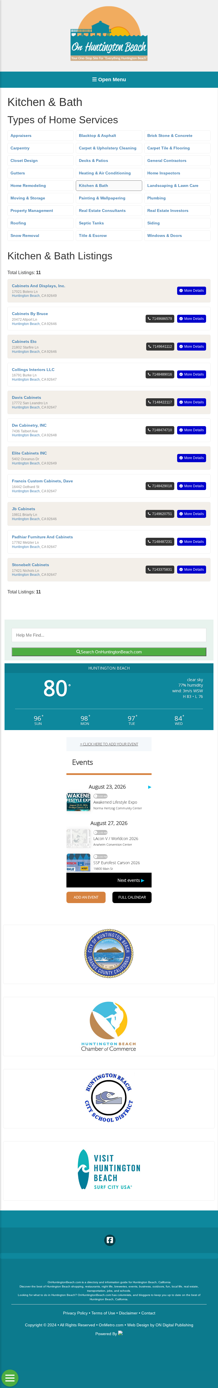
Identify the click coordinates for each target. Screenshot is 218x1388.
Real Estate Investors (167, 210)
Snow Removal (25, 235)
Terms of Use (103, 1313)
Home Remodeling (28, 185)
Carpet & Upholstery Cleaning (108, 148)
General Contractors (166, 160)
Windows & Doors (164, 235)
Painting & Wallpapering (102, 198)
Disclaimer (128, 1313)
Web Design (138, 1325)
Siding (153, 223)
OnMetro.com (111, 1325)
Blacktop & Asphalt (97, 135)
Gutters (18, 173)
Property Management (32, 210)
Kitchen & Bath (93, 185)
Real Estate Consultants (102, 210)
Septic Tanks (91, 223)
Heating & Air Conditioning (105, 173)
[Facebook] (110, 1240)
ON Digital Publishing (174, 1325)
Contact (148, 1313)
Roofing (18, 223)
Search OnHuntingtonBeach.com (111, 651)
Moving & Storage (28, 198)
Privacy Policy (75, 1313)
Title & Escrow (93, 235)
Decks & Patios (93, 160)
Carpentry (20, 148)
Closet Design (24, 160)
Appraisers (21, 135)
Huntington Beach (26, 296)
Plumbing (156, 198)
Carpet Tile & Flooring (168, 148)
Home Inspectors (163, 173)
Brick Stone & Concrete (169, 135)
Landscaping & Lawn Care (172, 185)
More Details (194, 291)
